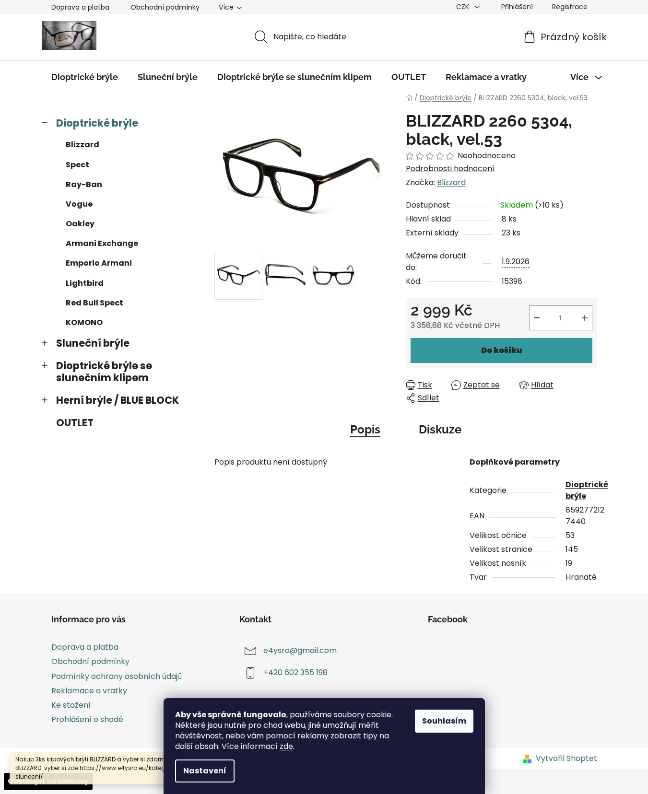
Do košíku (501, 350)
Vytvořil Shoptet (566, 758)
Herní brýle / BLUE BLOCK (117, 400)
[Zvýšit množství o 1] (584, 318)
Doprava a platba (80, 7)
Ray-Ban (84, 184)
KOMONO (84, 322)
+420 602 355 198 (295, 672)
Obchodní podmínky (165, 7)
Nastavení (204, 770)
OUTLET (75, 423)
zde (286, 746)
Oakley (80, 223)
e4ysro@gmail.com (300, 650)
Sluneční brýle (93, 343)
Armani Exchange (102, 243)
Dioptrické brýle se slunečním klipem (104, 372)
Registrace (570, 7)
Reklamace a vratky (89, 690)
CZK (463, 7)
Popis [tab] (365, 429)
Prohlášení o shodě (87, 719)
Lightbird (85, 283)
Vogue (79, 204)
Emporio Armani (99, 263)
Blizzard (82, 144)
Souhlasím (444, 720)
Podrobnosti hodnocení (450, 168)
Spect (77, 164)
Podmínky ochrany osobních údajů (116, 676)
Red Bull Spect (94, 302)
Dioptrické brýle (97, 123)
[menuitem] (85, 77)
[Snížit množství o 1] (537, 318)
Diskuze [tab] (440, 429)
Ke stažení (71, 705)
